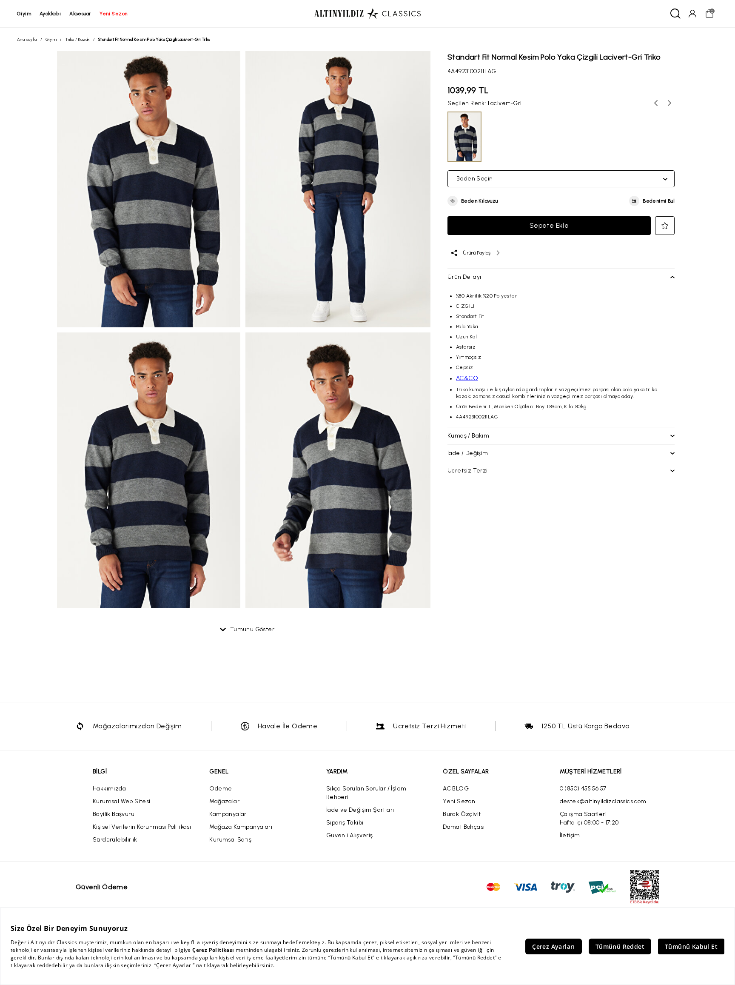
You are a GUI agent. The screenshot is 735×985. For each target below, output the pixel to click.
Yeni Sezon (459, 801)
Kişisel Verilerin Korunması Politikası (142, 826)
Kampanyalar (227, 814)
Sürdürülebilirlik (115, 839)
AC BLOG (456, 788)
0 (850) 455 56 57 (583, 788)
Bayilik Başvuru (113, 814)
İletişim (570, 835)
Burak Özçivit (462, 814)
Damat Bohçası (463, 826)
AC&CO (467, 378)
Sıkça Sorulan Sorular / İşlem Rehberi (366, 793)
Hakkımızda (109, 788)
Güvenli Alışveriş (349, 835)
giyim (24, 14)
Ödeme (220, 788)
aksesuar (80, 14)
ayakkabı (50, 14)
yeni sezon (113, 14)
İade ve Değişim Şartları (360, 809)
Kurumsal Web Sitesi (122, 801)
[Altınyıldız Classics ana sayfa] (367, 14)
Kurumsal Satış (230, 839)
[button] (472, 201)
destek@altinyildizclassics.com (603, 801)
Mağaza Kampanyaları (240, 826)
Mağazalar (224, 801)
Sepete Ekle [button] (549, 225)
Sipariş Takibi (345, 822)
